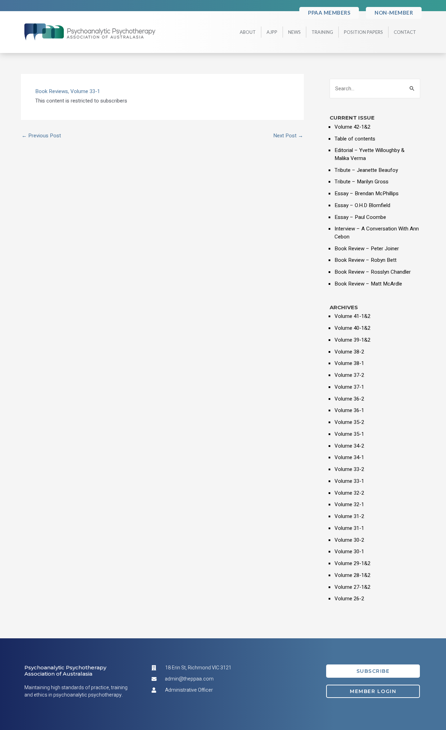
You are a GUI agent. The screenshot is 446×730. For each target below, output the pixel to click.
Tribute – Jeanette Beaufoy (366, 170)
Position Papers (363, 32)
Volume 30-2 (349, 540)
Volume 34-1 (349, 457)
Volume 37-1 (349, 387)
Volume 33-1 (85, 91)
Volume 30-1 (349, 551)
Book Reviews (51, 91)
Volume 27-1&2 (352, 587)
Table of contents (354, 139)
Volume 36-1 (349, 410)
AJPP (272, 32)
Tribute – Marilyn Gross (361, 181)
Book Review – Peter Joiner (366, 248)
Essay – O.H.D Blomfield (362, 205)
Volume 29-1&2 (352, 563)
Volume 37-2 (349, 375)
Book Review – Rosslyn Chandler (372, 272)
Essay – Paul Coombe (360, 217)
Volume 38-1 (349, 363)
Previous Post (41, 135)
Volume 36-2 (349, 399)
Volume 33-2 (349, 469)
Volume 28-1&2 (352, 575)
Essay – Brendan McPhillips (366, 193)
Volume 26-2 (349, 598)
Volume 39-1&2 (352, 340)
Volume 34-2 (349, 446)
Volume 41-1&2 (352, 316)
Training (322, 32)
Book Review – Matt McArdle (368, 284)
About (248, 32)
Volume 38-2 (349, 352)
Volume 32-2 (349, 493)
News (294, 32)
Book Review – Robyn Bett (365, 260)
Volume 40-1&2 (352, 328)
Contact (405, 32)
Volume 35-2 (349, 422)
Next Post (288, 135)
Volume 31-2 (349, 516)
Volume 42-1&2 (352, 127)
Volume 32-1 (349, 504)
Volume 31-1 (349, 528)
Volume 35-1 (349, 434)
